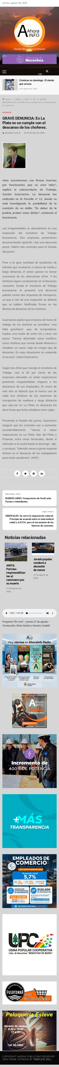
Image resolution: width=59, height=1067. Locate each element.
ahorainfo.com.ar (13, 133)
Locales (6, 112)
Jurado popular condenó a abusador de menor (43, 565)
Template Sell (42, 1059)
